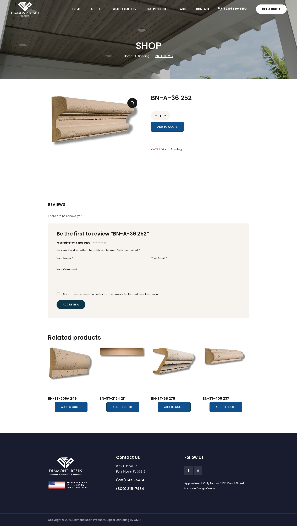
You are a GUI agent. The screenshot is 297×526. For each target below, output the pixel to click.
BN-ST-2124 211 (113, 398)
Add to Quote (167, 127)
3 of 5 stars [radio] (99, 243)
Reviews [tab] (56, 204)
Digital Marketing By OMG (123, 520)
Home (128, 56)
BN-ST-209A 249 (62, 398)
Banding (144, 56)
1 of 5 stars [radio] (93, 243)
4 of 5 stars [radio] (102, 243)
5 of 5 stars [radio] (105, 243)
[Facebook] (188, 470)
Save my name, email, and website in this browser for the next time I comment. (111, 294)
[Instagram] (198, 470)
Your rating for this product (73, 242)
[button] (271, 9)
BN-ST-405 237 (216, 398)
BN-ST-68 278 (163, 398)
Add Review (71, 304)
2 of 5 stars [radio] (96, 243)
